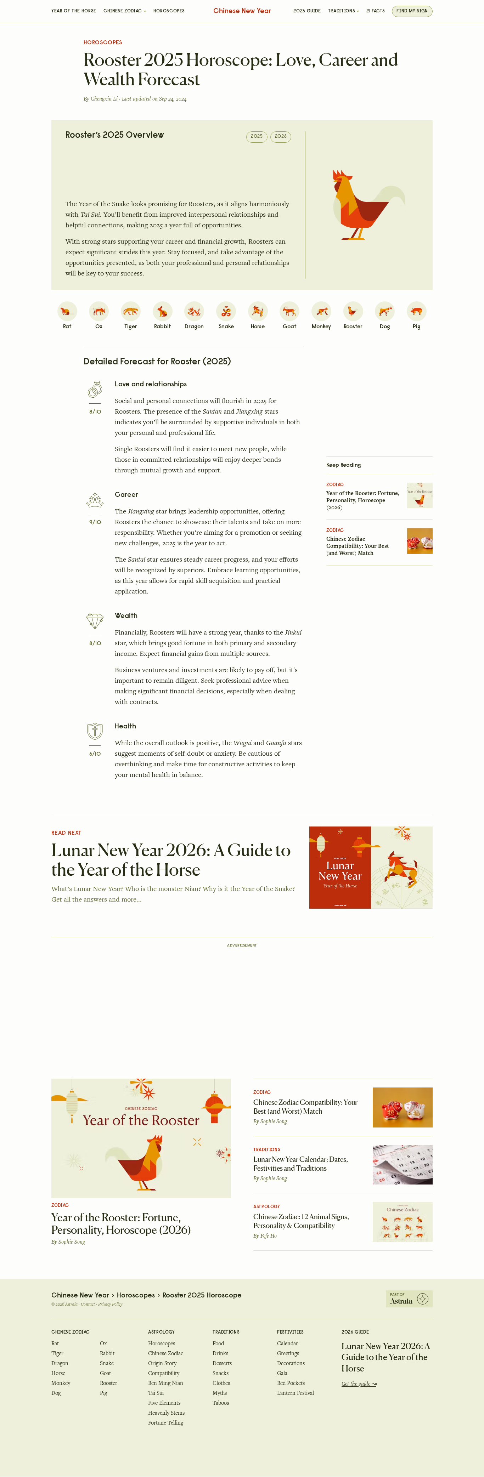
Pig (103, 1393)
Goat (105, 1373)
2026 (281, 137)
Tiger (57, 1353)
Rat (55, 1343)
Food (218, 1343)
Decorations (291, 1363)
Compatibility (163, 1373)
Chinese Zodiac (122, 11)
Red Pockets (291, 1383)
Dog (56, 1393)
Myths (220, 1393)
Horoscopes (169, 11)
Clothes (221, 1383)
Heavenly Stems (166, 1412)
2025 (257, 137)
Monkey (60, 1383)
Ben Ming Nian (165, 1383)
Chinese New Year (242, 11)
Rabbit (107, 1353)
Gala (282, 1373)
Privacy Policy (110, 1304)
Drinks (220, 1353)
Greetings (288, 1353)
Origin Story (162, 1363)
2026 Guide (307, 11)
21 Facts (375, 11)
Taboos (221, 1403)
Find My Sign (412, 11)
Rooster (108, 1383)
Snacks (221, 1373)
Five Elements (164, 1403)
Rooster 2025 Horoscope (202, 1295)
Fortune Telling (165, 1422)
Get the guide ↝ (359, 1383)
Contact (88, 1304)
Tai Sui (156, 1393)
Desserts (222, 1363)
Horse (58, 1373)
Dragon (59, 1363)
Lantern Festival (295, 1393)
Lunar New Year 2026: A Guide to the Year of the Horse (386, 1357)
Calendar (287, 1343)
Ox (103, 1343)
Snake (107, 1363)
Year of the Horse (73, 11)
